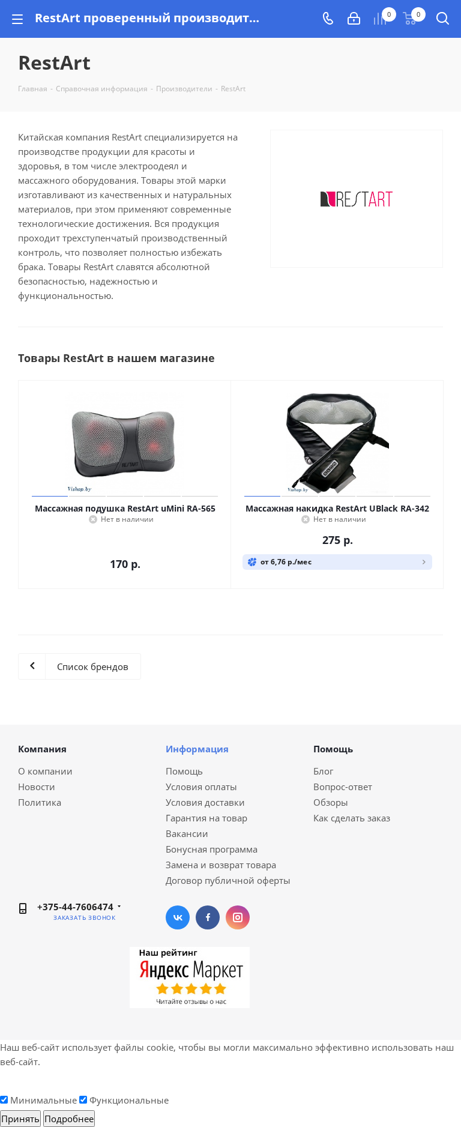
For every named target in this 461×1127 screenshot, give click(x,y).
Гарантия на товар (206, 818)
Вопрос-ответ (342, 787)
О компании (45, 771)
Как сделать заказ (351, 818)
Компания (42, 749)
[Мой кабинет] (354, 19)
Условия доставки (205, 802)
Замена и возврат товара (221, 865)
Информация (197, 749)
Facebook (208, 917)
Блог (323, 771)
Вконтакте (178, 917)
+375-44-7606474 (75, 907)
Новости (36, 787)
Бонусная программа (212, 849)
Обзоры (330, 802)
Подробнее (69, 1119)
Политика (39, 802)
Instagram (238, 917)
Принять (20, 1119)
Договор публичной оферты (228, 880)
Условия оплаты (201, 787)
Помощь (184, 771)
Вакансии (187, 833)
